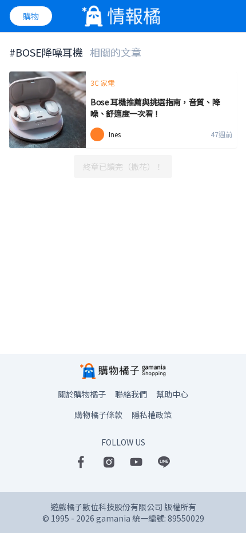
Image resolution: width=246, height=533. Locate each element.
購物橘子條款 (98, 414)
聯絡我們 (131, 394)
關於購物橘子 (82, 394)
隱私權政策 (152, 414)
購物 (31, 16)
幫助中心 (172, 394)
